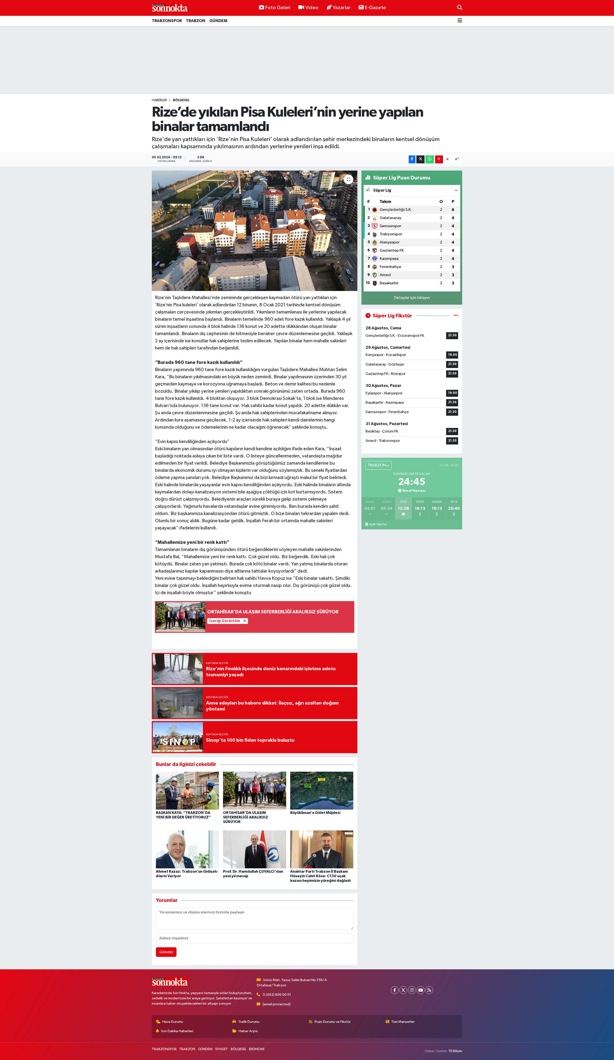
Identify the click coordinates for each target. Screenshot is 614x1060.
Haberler (159, 100)
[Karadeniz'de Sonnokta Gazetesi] (170, 7)
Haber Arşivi (248, 1031)
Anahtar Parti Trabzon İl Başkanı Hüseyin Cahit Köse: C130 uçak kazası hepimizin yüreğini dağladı (320, 876)
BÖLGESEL (181, 100)
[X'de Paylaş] (420, 159)
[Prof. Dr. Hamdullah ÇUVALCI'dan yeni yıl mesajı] (254, 849)
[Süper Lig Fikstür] (456, 316)
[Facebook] (395, 990)
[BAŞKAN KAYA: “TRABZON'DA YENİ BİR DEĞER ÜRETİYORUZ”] (187, 790)
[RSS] (429, 990)
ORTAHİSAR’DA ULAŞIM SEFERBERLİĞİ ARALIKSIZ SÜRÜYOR (245, 817)
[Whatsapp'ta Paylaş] (429, 159)
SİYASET (221, 1049)
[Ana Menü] (460, 21)
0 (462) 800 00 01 (277, 994)
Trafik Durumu (249, 1022)
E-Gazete (375, 7)
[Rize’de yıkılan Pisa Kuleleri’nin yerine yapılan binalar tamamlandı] (254, 231)
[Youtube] (421, 990)
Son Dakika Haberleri (177, 1031)
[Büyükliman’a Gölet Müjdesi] (321, 790)
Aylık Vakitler (378, 524)
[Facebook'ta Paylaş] (412, 159)
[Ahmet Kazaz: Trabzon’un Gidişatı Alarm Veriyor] (187, 849)
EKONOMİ (256, 1049)
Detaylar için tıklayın (412, 298)
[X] (403, 990)
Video (312, 7)
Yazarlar (341, 7)
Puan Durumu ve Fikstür (333, 1022)
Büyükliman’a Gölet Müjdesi (315, 813)
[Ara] (459, 8)
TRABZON (195, 21)
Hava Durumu (172, 1022)
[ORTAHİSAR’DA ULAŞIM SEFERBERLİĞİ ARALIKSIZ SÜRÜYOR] (254, 790)
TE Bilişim (455, 1051)
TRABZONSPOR (167, 21)
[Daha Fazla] (439, 159)
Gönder (166, 952)
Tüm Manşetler (403, 1022)
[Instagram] (412, 990)
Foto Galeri (277, 7)
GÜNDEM (218, 21)
